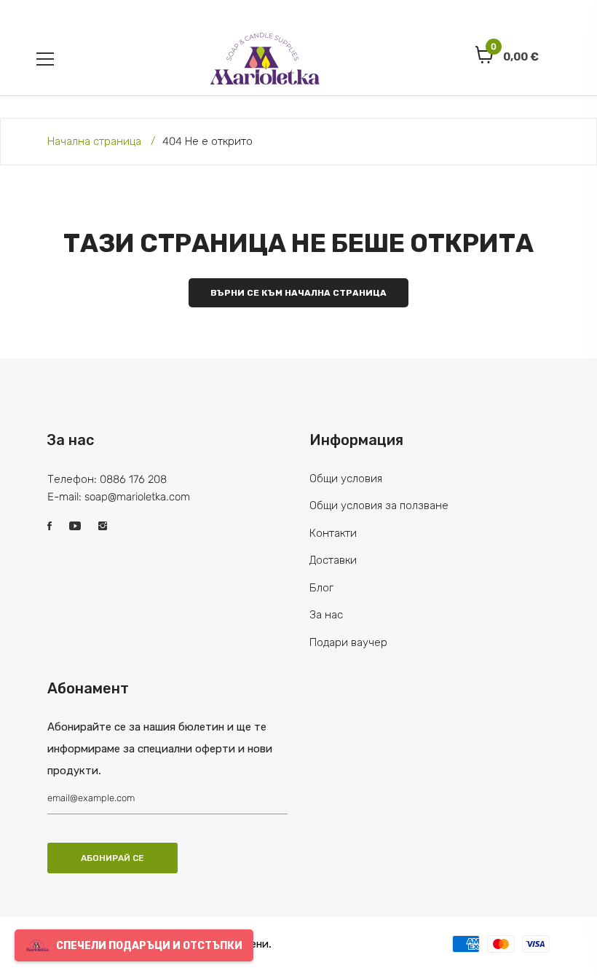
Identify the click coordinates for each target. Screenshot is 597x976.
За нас (326, 614)
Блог (321, 587)
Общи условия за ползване (378, 505)
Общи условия (345, 478)
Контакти (333, 533)
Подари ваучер (348, 642)
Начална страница (94, 141)
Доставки (333, 560)
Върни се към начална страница (298, 293)
